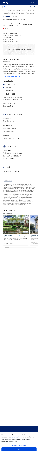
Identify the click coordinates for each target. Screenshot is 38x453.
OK (19, 449)
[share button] (34, 7)
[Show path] (17, 13)
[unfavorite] (26, 217)
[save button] (31, 7)
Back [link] (5, 7)
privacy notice (16, 437)
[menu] (4, 2)
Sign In (32, 2)
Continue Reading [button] (10, 76)
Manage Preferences (19, 445)
